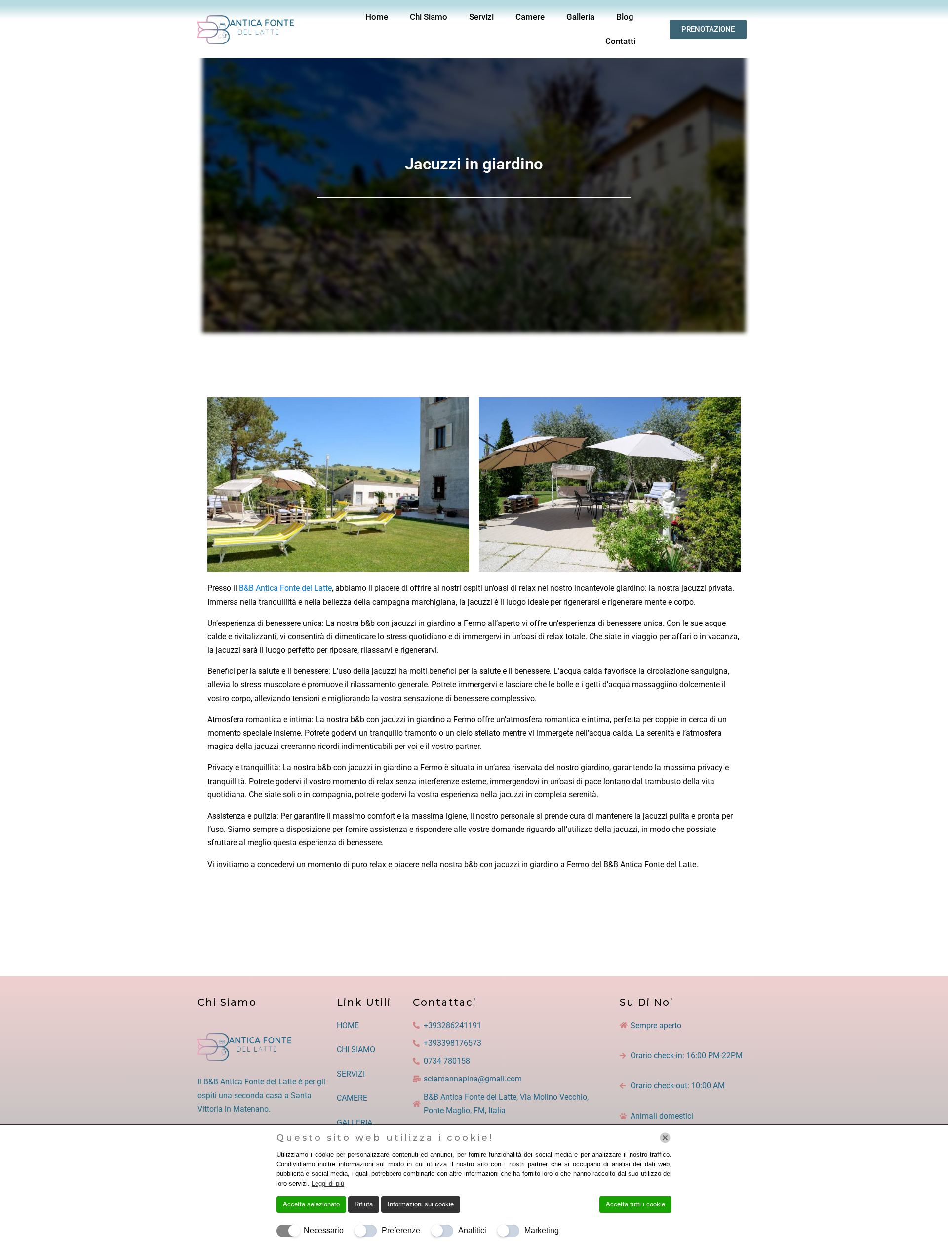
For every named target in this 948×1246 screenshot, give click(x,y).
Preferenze (401, 1230)
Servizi (481, 17)
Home (376, 17)
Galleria (580, 17)
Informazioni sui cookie (421, 1204)
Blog (624, 17)
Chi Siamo (428, 17)
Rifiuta (364, 1204)
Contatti (620, 41)
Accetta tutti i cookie (635, 1204)
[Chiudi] (665, 1137)
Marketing (541, 1230)
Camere (530, 17)
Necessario (324, 1230)
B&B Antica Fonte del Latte (285, 588)
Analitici (472, 1230)
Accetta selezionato (311, 1204)
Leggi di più (328, 1183)
